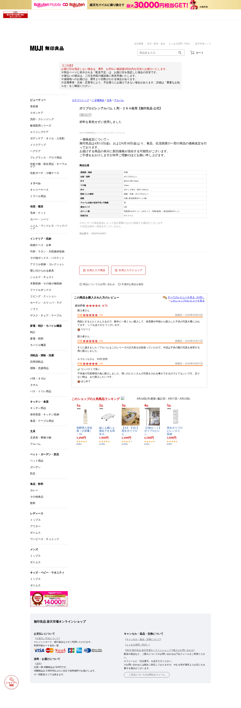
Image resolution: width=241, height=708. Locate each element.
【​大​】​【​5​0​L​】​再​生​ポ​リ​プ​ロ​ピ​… (130, 431)
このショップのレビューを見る (187, 300)
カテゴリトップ (80, 100)
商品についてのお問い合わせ (99, 284)
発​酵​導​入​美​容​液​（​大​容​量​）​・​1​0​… (84, 431)
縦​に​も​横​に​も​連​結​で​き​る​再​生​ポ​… (107, 431)
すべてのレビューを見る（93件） (186, 297)
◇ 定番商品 (98, 100)
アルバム (119, 100)
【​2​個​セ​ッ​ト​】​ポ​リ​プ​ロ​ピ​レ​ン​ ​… (152, 431)
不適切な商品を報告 (132, 284)
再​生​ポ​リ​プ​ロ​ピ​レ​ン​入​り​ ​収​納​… (175, 431)
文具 (109, 100)
